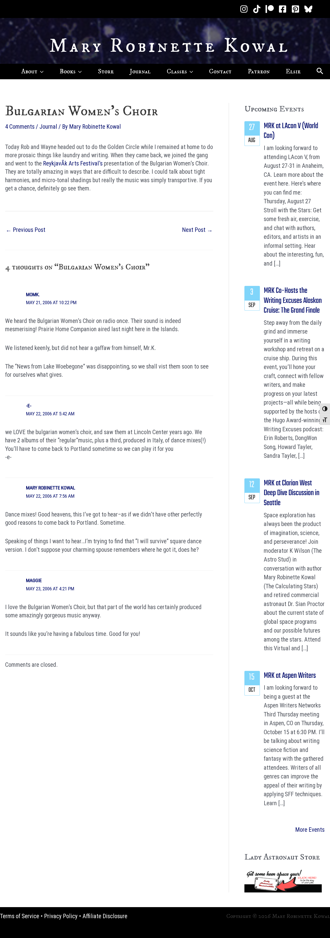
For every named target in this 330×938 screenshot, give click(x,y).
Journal (48, 126)
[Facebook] (282, 9)
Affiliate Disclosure (104, 916)
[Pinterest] (295, 9)
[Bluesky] (308, 9)
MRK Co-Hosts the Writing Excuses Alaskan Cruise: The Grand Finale (293, 301)
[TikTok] (257, 9)
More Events (310, 829)
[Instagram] (244, 9)
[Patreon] (269, 9)
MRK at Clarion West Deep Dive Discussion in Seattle (291, 493)
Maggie (34, 580)
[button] (40, 71)
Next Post (197, 229)
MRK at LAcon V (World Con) (291, 131)
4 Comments (20, 126)
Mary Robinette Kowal (169, 46)
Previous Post (25, 229)
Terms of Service (19, 916)
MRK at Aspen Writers (290, 676)
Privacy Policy (61, 916)
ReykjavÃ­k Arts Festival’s (73, 163)
